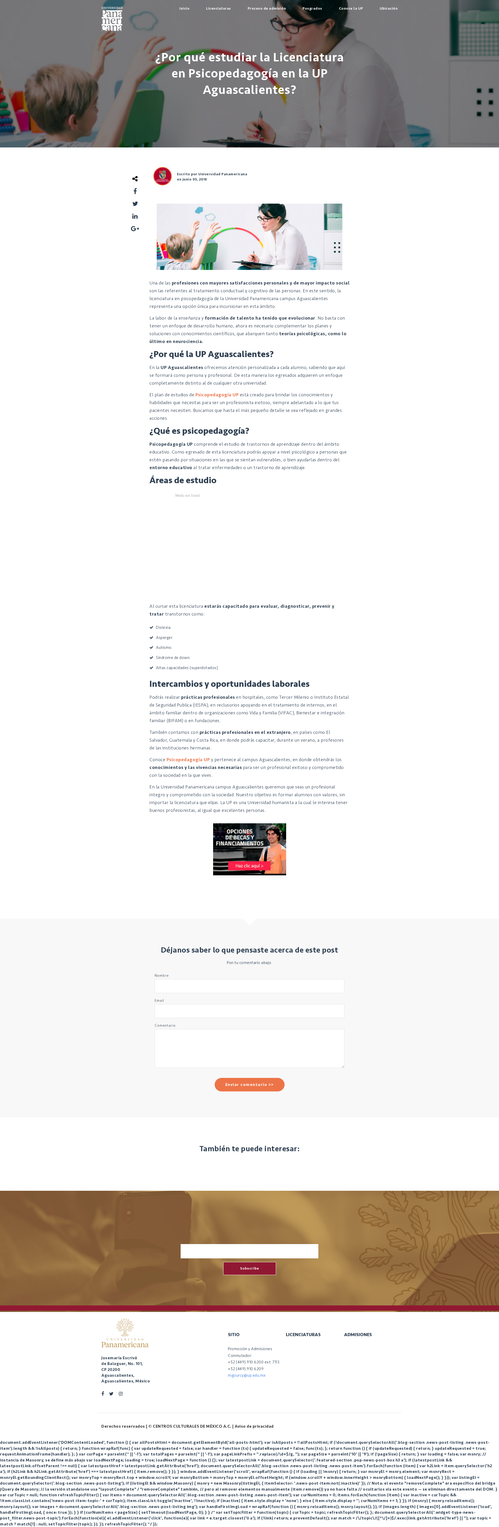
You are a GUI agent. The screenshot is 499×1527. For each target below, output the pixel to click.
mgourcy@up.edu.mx (247, 1375)
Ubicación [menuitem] (389, 8)
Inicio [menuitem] (184, 8)
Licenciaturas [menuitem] (218, 8)
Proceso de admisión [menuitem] (267, 8)
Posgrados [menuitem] (312, 8)
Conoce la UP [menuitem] (351, 8)
